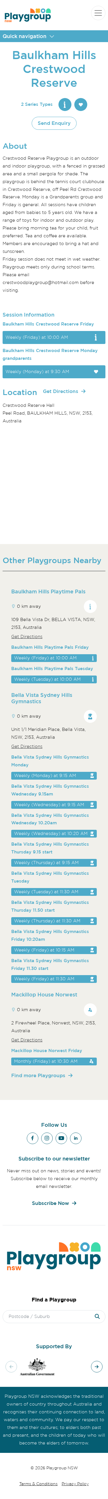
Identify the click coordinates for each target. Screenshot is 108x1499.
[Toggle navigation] (98, 13)
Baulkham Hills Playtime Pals (48, 591)
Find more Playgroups (38, 1075)
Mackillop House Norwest (44, 994)
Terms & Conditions (38, 1484)
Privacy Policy (75, 1484)
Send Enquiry (54, 123)
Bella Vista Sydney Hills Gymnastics (41, 698)
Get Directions (60, 391)
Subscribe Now (50, 1203)
